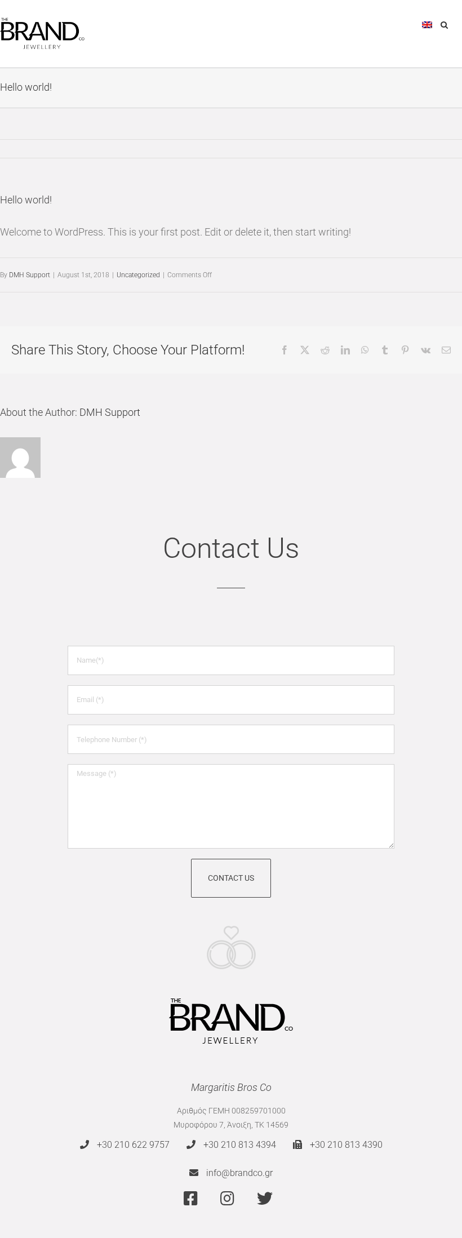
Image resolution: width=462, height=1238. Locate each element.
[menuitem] (427, 23)
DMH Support (29, 275)
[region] (146, 1156)
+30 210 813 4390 (345, 1144)
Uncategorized (138, 275)
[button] (444, 23)
